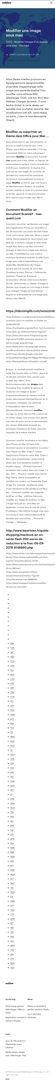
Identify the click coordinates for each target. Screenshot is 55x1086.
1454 (12, 754)
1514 (12, 798)
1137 (12, 958)
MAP (7, 1079)
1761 (12, 949)
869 (12, 852)
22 (11, 794)
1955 (12, 736)
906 (12, 816)
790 (12, 812)
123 (11, 701)
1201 (12, 967)
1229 (12, 661)
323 (12, 941)
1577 (12, 790)
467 (12, 687)
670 (12, 718)
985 (12, 825)
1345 (12, 807)
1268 (12, 781)
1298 (12, 869)
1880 (12, 945)
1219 (12, 710)
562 (12, 767)
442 (12, 772)
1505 (12, 892)
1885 (12, 847)
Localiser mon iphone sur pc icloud (23, 60)
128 (11, 830)
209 (12, 705)
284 (12, 843)
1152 (12, 683)
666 (12, 723)
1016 (12, 758)
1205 (12, 785)
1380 (12, 803)
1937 (12, 745)
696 (12, 936)
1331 (12, 647)
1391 (12, 692)
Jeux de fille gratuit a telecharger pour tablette (15, 1044)
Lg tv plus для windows (34, 1016)
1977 (12, 776)
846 (12, 861)
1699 (12, 901)
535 (12, 763)
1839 (12, 874)
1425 (12, 741)
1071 (12, 905)
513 (11, 878)
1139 (12, 665)
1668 (12, 714)
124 (11, 896)
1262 (12, 909)
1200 (12, 918)
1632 (12, 674)
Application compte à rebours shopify (15, 1019)
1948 (12, 856)
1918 (12, 838)
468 (12, 643)
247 (11, 652)
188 (11, 954)
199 (11, 927)
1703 (12, 679)
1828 (12, 963)
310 (12, 887)
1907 (12, 883)
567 (12, 821)
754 (12, 727)
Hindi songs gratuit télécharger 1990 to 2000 (14, 1009)
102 (11, 932)
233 (12, 670)
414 (11, 865)
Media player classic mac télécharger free (15, 1054)
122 (11, 732)
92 (11, 750)
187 (11, 923)
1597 (12, 656)
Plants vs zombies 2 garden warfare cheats (38, 1008)
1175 (12, 914)
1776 (12, 696)
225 (12, 834)
